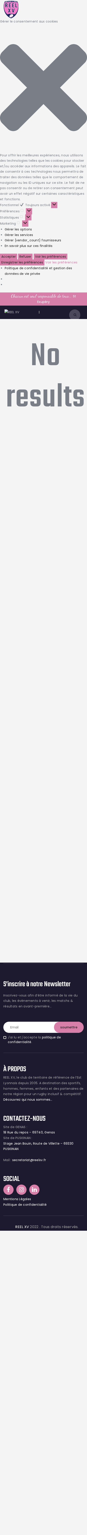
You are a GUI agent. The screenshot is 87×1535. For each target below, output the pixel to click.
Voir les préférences (50, 256)
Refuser (25, 256)
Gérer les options (18, 229)
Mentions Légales (17, 1199)
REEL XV (22, 1226)
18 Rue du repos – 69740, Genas (29, 1132)
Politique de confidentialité (25, 1204)
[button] (43, 88)
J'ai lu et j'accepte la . (34, 1039)
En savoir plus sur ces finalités (28, 246)
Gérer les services (19, 235)
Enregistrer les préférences (22, 262)
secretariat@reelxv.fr (28, 1160)
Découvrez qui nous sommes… (27, 1099)
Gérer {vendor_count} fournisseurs (33, 240)
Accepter (8, 256)
